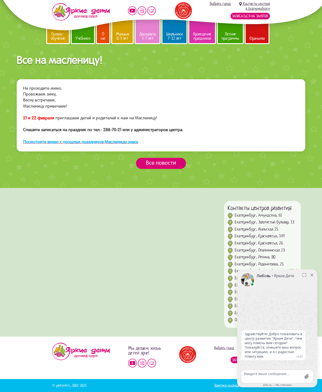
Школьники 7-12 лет (174, 36)
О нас (103, 36)
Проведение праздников (202, 36)
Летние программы (230, 36)
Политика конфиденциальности (235, 385)
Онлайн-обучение (58, 36)
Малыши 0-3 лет (122, 36)
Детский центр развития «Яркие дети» (81, 12)
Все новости (161, 163)
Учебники (82, 38)
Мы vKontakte (151, 10)
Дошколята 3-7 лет (147, 36)
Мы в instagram (141, 10)
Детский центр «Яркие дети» (81, 351)
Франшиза (257, 38)
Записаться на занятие (250, 16)
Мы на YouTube (132, 10)
